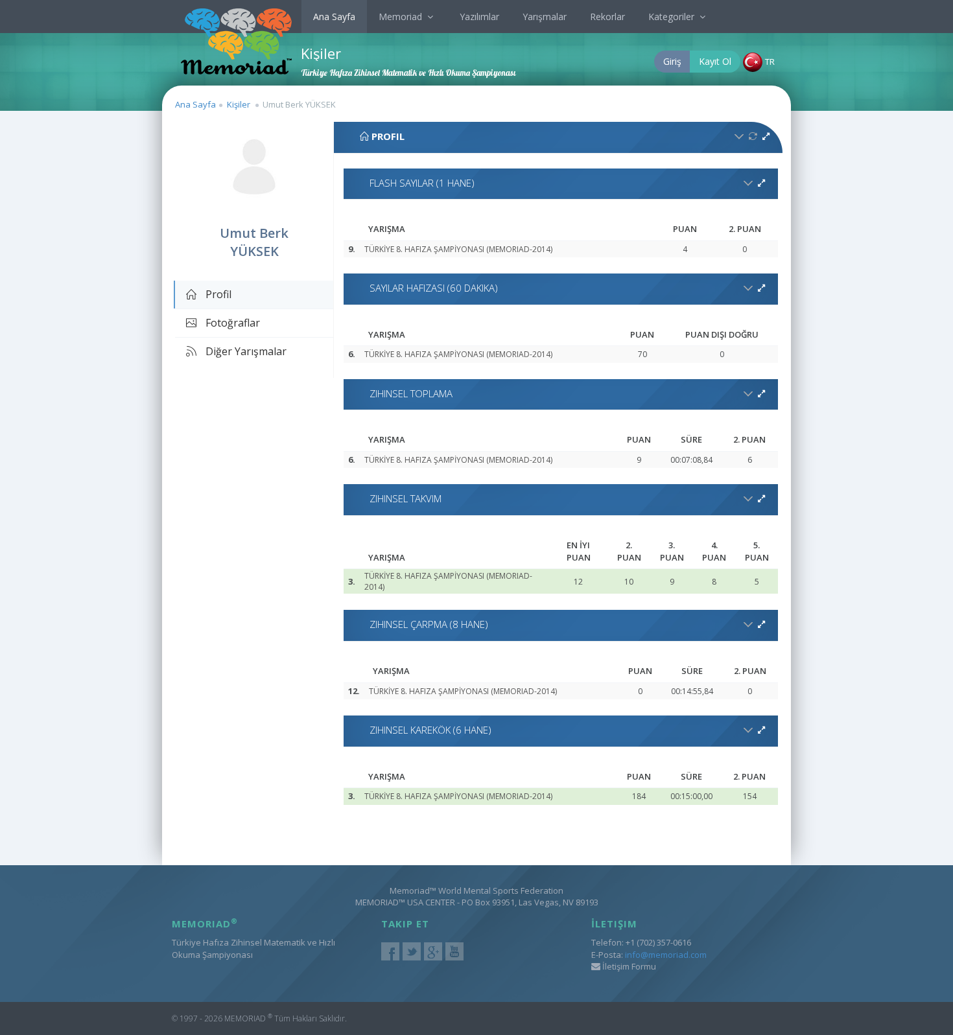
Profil (217, 294)
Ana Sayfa (334, 16)
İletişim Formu (628, 966)
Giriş (672, 61)
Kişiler (238, 104)
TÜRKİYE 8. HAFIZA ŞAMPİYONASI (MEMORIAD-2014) (458, 249)
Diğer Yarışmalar (245, 351)
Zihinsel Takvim (405, 498)
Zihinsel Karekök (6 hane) (430, 729)
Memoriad (402, 16)
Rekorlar (607, 16)
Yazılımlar (479, 16)
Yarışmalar (545, 16)
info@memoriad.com (666, 954)
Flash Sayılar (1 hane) (422, 182)
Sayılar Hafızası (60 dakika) (434, 287)
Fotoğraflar (231, 323)
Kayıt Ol (715, 61)
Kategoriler (672, 16)
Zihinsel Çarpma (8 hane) (429, 624)
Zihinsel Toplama (411, 393)
